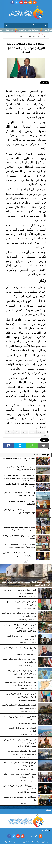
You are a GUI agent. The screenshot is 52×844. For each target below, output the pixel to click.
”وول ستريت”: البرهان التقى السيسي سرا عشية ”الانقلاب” (19, 537)
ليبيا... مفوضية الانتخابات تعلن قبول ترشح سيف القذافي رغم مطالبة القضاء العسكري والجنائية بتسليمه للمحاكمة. (19, 478)
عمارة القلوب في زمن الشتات (36, 30)
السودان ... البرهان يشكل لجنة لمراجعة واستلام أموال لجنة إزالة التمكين (20, 511)
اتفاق (16, 432)
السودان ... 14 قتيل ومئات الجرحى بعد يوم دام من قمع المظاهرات (19, 459)
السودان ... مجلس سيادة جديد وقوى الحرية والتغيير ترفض (21, 502)
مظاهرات (44, 435)
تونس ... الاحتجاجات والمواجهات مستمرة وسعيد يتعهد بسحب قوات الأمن (20, 494)
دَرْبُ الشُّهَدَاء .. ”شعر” (13, 30)
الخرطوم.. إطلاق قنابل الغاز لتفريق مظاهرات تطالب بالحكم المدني (20, 485)
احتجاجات (8, 432)
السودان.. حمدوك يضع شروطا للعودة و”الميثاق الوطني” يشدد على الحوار (19, 554)
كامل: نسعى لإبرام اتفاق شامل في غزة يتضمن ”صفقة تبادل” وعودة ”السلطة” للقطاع (20, 545)
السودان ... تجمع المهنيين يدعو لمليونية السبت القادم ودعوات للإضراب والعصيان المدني (20, 528)
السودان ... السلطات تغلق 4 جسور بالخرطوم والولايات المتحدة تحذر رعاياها (21, 468)
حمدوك (24, 432)
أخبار (32, 25)
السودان (40, 432)
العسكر (32, 432)
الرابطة (40, 25)
